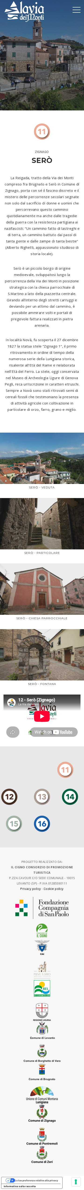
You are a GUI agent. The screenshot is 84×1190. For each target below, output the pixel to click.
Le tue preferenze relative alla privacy (36, 1180)
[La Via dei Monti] (24, 11)
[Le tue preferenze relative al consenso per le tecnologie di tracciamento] (75, 1181)
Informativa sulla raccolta (20, 1186)
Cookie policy (54, 889)
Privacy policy (30, 889)
